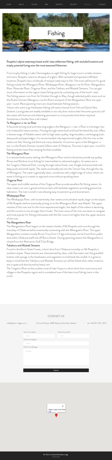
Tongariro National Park (23, 165)
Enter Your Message (30, 347)
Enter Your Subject (30, 339)
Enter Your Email (64, 332)
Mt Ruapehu (71, 226)
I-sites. (95, 92)
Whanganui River (35, 85)
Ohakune (66, 146)
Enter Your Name (29, 332)
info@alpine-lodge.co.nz (16, 323)
